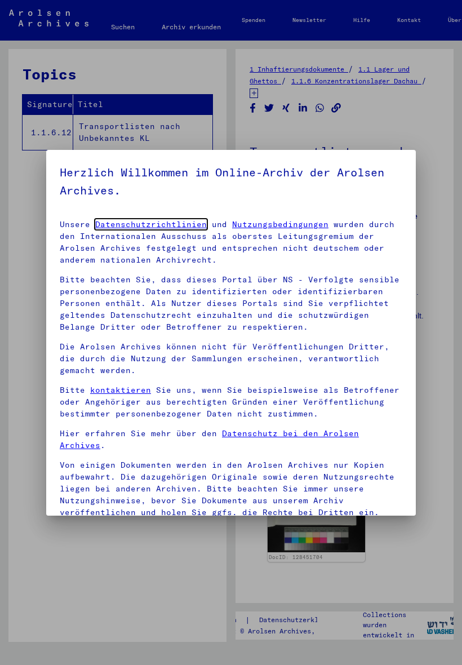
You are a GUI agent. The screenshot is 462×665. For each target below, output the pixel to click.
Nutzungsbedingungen (280, 224)
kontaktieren (120, 390)
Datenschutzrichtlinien (151, 224)
